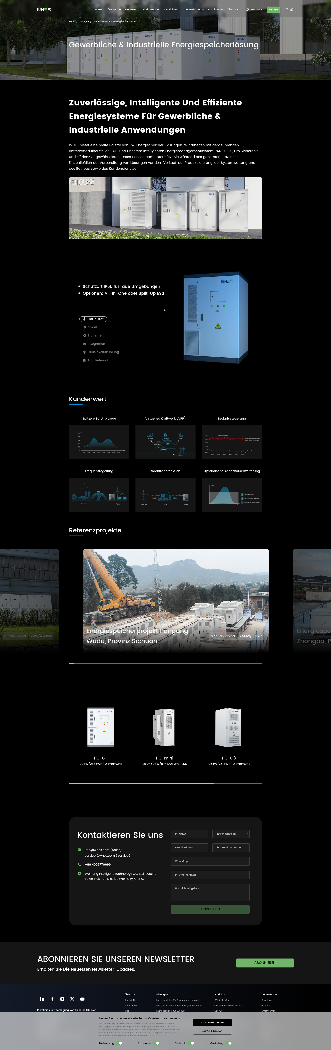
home (72, 21)
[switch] (119, 1043)
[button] (165, 604)
